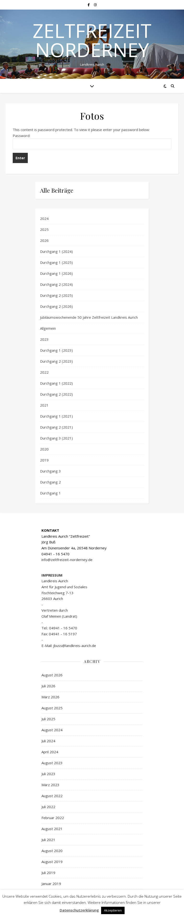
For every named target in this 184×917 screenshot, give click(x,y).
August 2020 (52, 850)
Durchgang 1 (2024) (56, 251)
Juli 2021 (48, 839)
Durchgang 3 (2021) (56, 438)
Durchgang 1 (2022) (56, 383)
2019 (44, 460)
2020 (44, 449)
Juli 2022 (48, 806)
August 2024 (52, 729)
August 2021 (52, 828)
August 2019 (52, 861)
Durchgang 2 (50, 482)
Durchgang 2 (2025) (56, 295)
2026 (44, 240)
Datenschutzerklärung (79, 910)
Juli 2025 (48, 718)
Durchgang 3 (50, 471)
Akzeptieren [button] (113, 910)
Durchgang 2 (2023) (56, 361)
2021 (44, 405)
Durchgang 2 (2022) (56, 394)
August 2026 (52, 675)
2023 (44, 339)
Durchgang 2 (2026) (56, 306)
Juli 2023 (48, 773)
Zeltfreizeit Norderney (92, 40)
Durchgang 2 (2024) (56, 284)
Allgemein (48, 328)
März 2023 (50, 784)
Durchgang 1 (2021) (56, 416)
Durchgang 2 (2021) (56, 427)
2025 (44, 229)
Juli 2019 (48, 872)
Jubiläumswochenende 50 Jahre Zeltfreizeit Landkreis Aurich (89, 317)
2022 (44, 372)
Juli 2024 (48, 740)
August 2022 (52, 795)
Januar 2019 (51, 883)
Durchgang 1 (50, 493)
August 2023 (52, 762)
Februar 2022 (52, 817)
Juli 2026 (48, 686)
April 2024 (49, 751)
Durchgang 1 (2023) (56, 350)
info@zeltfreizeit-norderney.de (66, 559)
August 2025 (52, 707)
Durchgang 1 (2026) (56, 273)
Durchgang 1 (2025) (56, 262)
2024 (44, 218)
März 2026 (50, 696)
